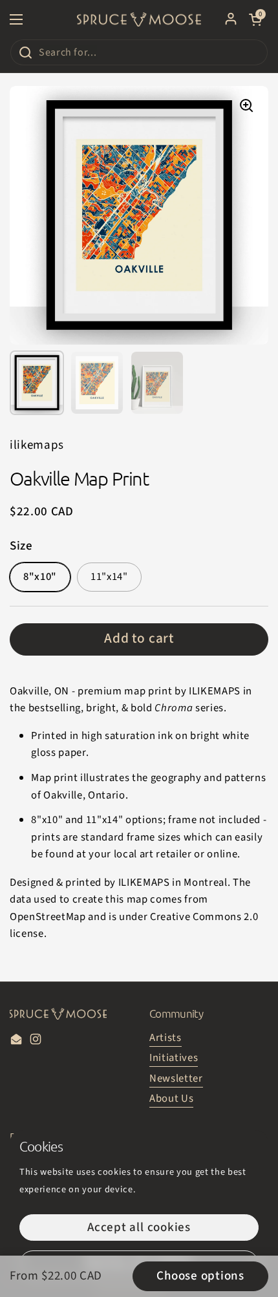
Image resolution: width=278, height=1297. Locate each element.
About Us (171, 1098)
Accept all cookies (139, 1227)
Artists (165, 1037)
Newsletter (176, 1078)
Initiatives (173, 1058)
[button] (255, 19)
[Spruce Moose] (139, 19)
